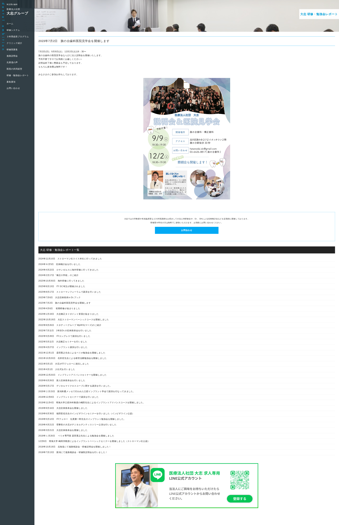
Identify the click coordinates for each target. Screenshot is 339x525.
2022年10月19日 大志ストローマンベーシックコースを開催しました (73, 319)
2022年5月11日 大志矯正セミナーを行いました (62, 342)
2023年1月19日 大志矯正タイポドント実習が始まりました (68, 314)
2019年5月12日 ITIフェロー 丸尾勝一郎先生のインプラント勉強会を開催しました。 (82, 419)
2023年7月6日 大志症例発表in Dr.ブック (59, 297)
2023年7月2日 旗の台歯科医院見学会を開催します (64, 303)
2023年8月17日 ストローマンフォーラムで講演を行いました (69, 292)
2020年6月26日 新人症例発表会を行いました (61, 380)
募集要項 (11, 82)
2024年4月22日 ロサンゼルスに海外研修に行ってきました (68, 270)
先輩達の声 (12, 62)
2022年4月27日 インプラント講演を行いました (63, 347)
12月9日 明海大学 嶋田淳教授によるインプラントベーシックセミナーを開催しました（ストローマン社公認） (94, 441)
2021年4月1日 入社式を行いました (56, 369)
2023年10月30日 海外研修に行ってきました (61, 281)
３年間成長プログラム (18, 36)
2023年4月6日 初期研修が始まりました (59, 308)
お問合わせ (186, 230)
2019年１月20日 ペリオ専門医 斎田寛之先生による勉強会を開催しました (76, 436)
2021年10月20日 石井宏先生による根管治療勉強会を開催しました (72, 358)
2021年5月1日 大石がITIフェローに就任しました (63, 364)
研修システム (13, 30)
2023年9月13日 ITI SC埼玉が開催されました (61, 286)
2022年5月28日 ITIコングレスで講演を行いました (64, 336)
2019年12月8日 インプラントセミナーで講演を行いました (68, 397)
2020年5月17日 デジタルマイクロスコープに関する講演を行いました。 (75, 386)
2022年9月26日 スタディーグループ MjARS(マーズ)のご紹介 (69, 325)
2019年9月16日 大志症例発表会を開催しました (63, 408)
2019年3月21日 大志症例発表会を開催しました (63, 430)
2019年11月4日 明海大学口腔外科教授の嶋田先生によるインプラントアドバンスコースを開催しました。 (91, 402)
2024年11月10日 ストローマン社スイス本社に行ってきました (70, 259)
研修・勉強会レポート (18, 75)
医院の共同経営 (14, 69)
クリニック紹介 (14, 43)
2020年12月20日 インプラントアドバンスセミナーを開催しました (72, 375)
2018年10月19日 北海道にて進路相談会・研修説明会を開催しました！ (74, 447)
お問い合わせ (13, 88)
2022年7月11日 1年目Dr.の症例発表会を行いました (65, 330)
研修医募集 (12, 49)
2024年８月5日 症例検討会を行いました (59, 264)
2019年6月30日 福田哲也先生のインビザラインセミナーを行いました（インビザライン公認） (86, 413)
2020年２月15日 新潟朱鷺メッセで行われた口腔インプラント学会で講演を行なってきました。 (86, 391)
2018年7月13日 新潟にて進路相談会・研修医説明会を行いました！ (73, 452)
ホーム (10, 23)
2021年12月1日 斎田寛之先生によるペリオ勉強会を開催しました (71, 353)
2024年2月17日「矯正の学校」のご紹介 (58, 275)
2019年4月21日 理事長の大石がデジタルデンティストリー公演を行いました (77, 424)
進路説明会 (12, 56)
